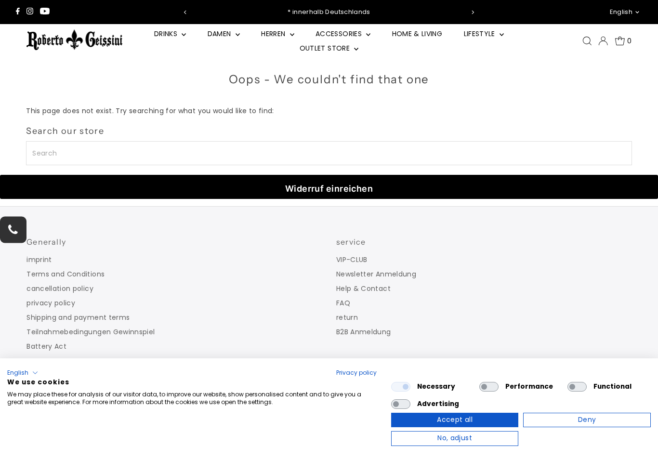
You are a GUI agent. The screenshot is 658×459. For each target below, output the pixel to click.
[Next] (472, 12)
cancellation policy (59, 288)
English (621, 11)
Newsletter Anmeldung (376, 274)
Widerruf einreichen (329, 189)
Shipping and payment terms (78, 317)
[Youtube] (45, 12)
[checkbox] (400, 387)
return (347, 317)
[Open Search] (587, 41)
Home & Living (417, 34)
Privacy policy (356, 372)
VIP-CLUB (352, 259)
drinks (166, 34)
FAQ (343, 303)
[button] (22, 372)
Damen (220, 34)
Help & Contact (363, 288)
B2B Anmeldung (363, 332)
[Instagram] (30, 12)
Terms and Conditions (65, 274)
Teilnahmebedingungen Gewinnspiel (90, 332)
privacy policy (50, 303)
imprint (39, 259)
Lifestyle (481, 34)
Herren (274, 34)
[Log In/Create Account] (603, 41)
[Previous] (186, 12)
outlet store (326, 48)
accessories (340, 34)
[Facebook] (17, 12)
